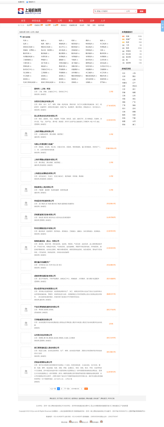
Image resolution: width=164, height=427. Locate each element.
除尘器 (128, 54)
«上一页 (53, 389)
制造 (127, 48)
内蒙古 (124, 83)
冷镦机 (88, 82)
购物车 (31, 2)
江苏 (123, 89)
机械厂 (128, 39)
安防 (94, 25)
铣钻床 (43, 66)
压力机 (61, 82)
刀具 (127, 45)
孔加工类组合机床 (29, 82)
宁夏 (134, 118)
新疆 (123, 121)
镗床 (73, 40)
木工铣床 (26, 76)
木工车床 (103, 73)
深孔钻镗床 (89, 79)
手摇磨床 (62, 73)
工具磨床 (44, 73)
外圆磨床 (89, 69)
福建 (134, 92)
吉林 (123, 86)
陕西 (123, 115)
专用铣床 (62, 56)
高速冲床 (62, 66)
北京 (123, 73)
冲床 (101, 50)
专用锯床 (74, 56)
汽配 (88, 25)
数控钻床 (74, 53)
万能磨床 (103, 69)
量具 (46, 25)
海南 (134, 105)
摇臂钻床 (89, 63)
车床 (24, 40)
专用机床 (103, 47)
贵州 (134, 108)
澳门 (134, 124)
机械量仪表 (73, 25)
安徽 (123, 92)
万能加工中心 (45, 69)
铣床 (42, 40)
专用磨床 (103, 56)
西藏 (134, 112)
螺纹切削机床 (76, 76)
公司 (32, 32)
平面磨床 (62, 69)
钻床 (60, 40)
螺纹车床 (103, 76)
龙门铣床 (74, 63)
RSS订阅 (111, 398)
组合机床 (89, 47)
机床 (28, 25)
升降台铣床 (63, 63)
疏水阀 (128, 57)
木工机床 (103, 44)
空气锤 (102, 82)
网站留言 (104, 398)
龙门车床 (44, 63)
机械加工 (38, 25)
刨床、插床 (45, 44)
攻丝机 (61, 76)
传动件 (82, 25)
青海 (123, 118)
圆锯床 (61, 60)
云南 (123, 112)
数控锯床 (89, 53)
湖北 (134, 99)
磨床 (87, 40)
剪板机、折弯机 (28, 50)
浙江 (134, 89)
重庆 (134, 76)
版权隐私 (82, 398)
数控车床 (26, 53)
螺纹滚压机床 (90, 76)
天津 (123, 76)
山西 (134, 79)
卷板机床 (62, 44)
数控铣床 (44, 53)
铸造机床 (89, 44)
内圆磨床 (74, 69)
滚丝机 (43, 76)
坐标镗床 (103, 79)
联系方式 (67, 398)
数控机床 (74, 47)
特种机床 (89, 50)
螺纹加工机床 (45, 47)
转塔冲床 (89, 66)
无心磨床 (26, 73)
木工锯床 (89, 73)
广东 (134, 102)
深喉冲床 (74, 66)
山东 (134, 96)
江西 (123, 96)
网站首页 (53, 398)
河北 (123, 79)
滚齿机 (43, 79)
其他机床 (74, 50)
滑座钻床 (26, 66)
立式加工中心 (104, 66)
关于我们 (60, 398)
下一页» (67, 389)
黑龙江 (134, 86)
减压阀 (128, 63)
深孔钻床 (103, 63)
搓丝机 (25, 79)
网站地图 (89, 398)
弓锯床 (73, 60)
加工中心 (62, 47)
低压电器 (101, 25)
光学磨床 (74, 73)
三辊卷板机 (27, 60)
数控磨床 (62, 53)
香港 (123, 124)
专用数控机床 (27, 56)
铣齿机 (73, 79)
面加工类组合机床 (47, 82)
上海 (134, 73)
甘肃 (134, 115)
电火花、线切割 (46, 50)
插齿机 (61, 79)
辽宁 (134, 83)
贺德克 (128, 51)
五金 (54, 25)
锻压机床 (74, 44)
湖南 (123, 102)
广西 (123, 105)
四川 (123, 108)
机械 (127, 36)
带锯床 (43, 60)
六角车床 (26, 63)
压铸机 (73, 82)
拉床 (24, 44)
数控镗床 (103, 53)
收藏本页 (21, 2)
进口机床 (62, 50)
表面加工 (64, 25)
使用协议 (75, 398)
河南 (123, 99)
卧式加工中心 (27, 69)
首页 (27, 32)
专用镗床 (89, 56)
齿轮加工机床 (27, 47)
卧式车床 (89, 60)
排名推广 (97, 398)
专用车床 (44, 56)
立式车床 (103, 60)
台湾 (134, 121)
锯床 (101, 40)
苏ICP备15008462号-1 (137, 411)
